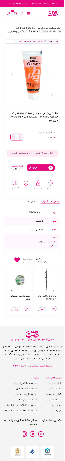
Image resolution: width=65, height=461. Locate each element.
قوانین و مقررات (53, 394)
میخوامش (40, 167)
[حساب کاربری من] (9, 13)
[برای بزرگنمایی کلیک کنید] (51, 94)
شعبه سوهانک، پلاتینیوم (25, 383)
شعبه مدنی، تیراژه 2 (28, 400)
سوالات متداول (54, 400)
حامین (55, 41)
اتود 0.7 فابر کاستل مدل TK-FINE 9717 (47, 298)
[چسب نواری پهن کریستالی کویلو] (20, 280)
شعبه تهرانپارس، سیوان (26, 394)
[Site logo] (53, 13)
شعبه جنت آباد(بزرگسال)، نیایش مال (21, 411)
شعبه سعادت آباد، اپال (27, 389)
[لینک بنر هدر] (32, 3)
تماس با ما (56, 405)
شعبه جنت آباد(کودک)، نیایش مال (22, 405)
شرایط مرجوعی (54, 383)
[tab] (50, 201)
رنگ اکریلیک (20, 41)
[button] (53, 73)
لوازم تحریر (37, 41)
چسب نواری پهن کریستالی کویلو (20, 298)
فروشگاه (47, 41)
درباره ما (57, 411)
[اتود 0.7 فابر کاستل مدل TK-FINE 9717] (46, 280)
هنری (29, 41)
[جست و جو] (22, 13)
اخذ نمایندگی (55, 389)
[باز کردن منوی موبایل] (28, 13)
